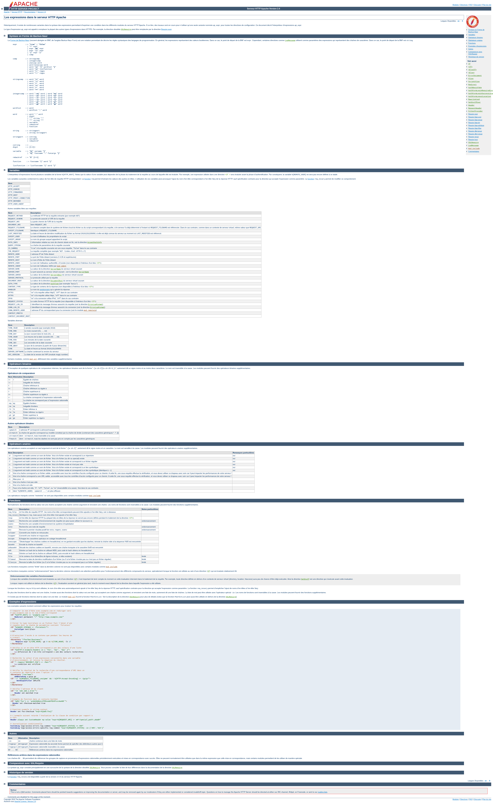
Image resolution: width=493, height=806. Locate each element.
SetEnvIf (305, 579)
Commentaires (473, 151)
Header (471, 105)
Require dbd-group (475, 131)
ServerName (55, 269)
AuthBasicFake (475, 88)
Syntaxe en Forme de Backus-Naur (476, 31)
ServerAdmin (56, 275)
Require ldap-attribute (476, 125)
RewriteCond (474, 99)
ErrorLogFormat (95, 304)
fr (462, 21)
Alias (470, 79)
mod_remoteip (90, 310)
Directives (464, 5)
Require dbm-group (475, 134)
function (311, 179)
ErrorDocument (475, 76)
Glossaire (477, 5)
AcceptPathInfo (94, 242)
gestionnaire (45, 289)
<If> (470, 67)
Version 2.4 (41, 12)
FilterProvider (475, 111)
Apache (7, 12)
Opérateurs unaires (475, 40)
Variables (471, 35)
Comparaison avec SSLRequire (475, 53)
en (458, 21)
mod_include (474, 149)
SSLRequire (126, 29)
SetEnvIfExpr (474, 102)
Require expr (166, 29)
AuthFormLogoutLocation (479, 96)
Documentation (29, 12)
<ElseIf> (472, 70)
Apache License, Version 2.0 (25, 801)
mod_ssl (33, 359)
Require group (473, 137)
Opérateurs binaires (475, 38)
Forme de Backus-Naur (19, 40)
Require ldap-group (475, 120)
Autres (470, 49)
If (469, 64)
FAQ (470, 5)
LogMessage (473, 145)
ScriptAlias (474, 82)
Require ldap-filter (474, 128)
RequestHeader (475, 108)
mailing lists (322, 792)
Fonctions (472, 43)
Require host (473, 140)
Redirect (472, 85)
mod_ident (61, 266)
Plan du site (486, 5)
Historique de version (476, 57)
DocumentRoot (56, 281)
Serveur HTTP (17, 12)
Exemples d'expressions (477, 46)
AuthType (54, 284)
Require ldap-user (474, 117)
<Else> (471, 73)
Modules (456, 5)
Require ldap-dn (474, 123)
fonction (87, 179)
